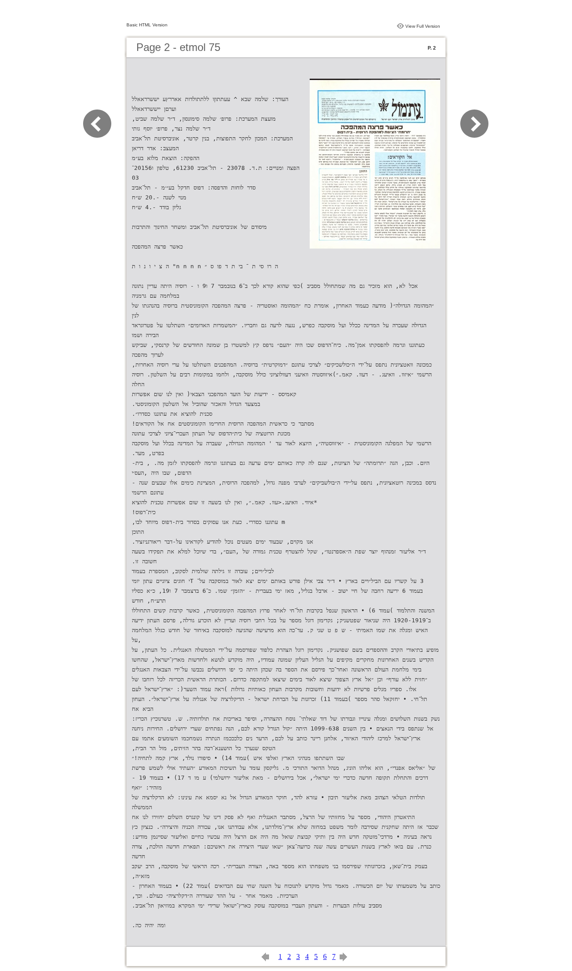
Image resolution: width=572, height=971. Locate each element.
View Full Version (422, 26)
